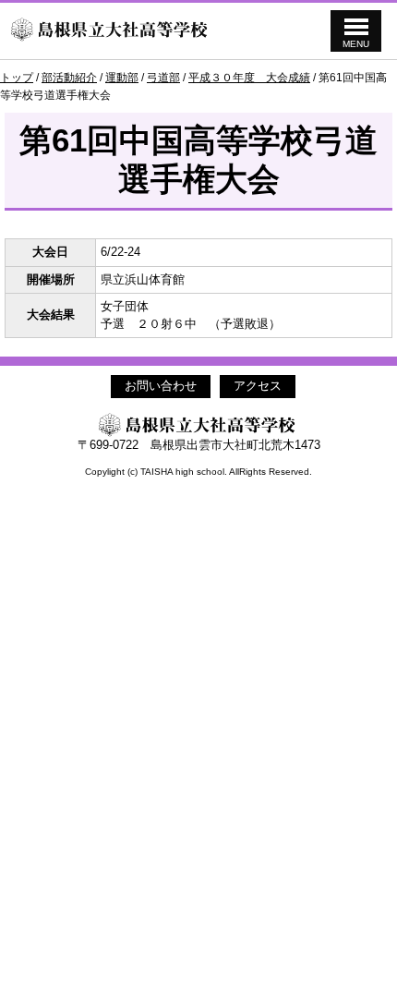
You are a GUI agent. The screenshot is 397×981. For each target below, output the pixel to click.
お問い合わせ (161, 386)
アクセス (258, 386)
